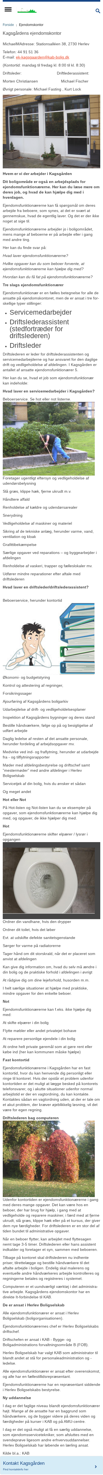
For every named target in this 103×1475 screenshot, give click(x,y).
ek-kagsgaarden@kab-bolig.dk (42, 57)
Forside (8, 25)
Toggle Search (98, 11)
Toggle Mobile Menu (8, 9)
